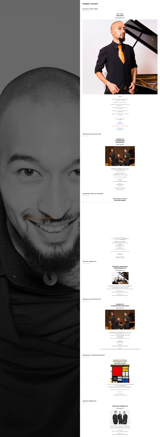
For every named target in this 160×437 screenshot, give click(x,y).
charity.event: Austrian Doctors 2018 (91, 134)
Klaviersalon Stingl (123, 385)
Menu (4, 2)
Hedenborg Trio (120, 168)
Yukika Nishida (116, 241)
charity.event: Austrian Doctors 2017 (91, 299)
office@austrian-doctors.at (120, 184)
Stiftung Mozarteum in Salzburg (122, 181)
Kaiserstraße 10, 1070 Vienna (124, 431)
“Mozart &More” (120, 15)
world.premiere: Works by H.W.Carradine (92, 193)
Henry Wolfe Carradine (120, 200)
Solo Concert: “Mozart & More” (90, 9)
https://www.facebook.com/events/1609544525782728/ (120, 295)
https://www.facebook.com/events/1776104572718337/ (120, 434)
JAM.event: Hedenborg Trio (89, 261)
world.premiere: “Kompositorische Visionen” (93, 355)
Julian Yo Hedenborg (40, 218)
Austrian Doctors (113, 168)
